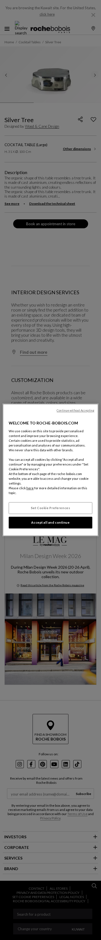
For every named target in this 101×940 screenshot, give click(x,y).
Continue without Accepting (75, 410)
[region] (50, 469)
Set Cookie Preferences (50, 508)
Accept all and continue (50, 522)
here (30, 488)
